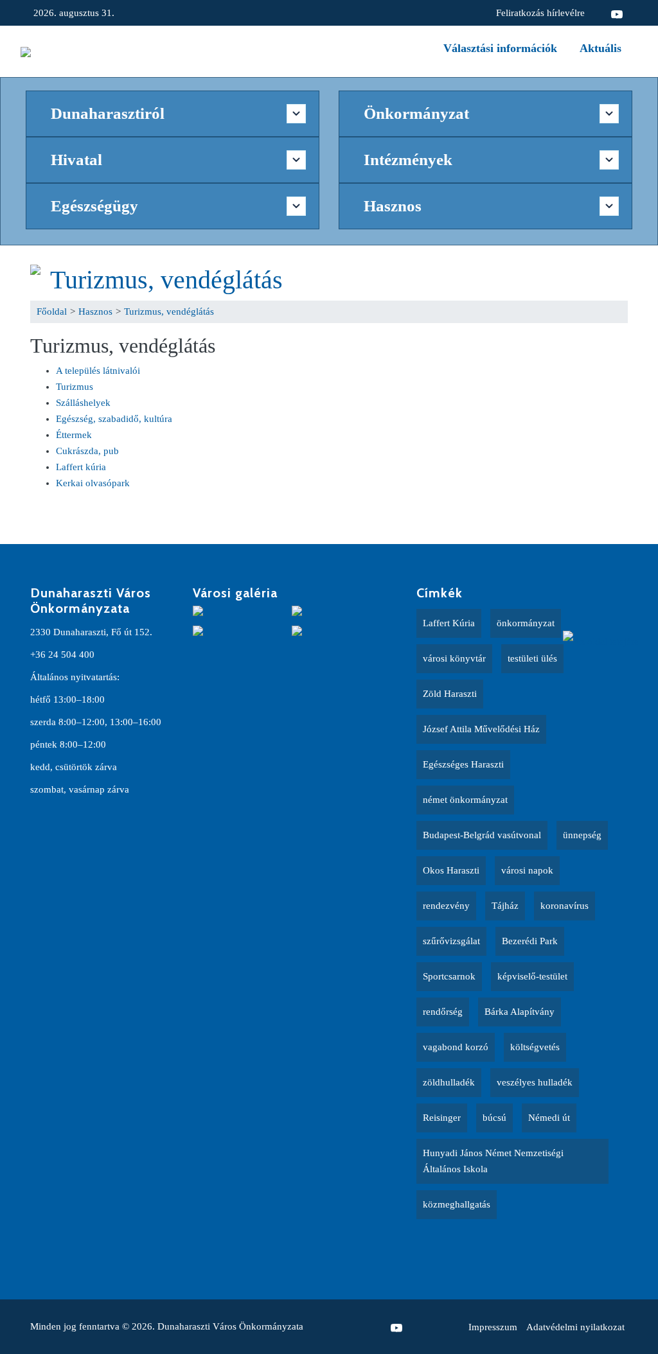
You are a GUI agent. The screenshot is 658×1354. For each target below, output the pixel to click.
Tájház (505, 906)
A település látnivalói (98, 370)
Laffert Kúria (449, 623)
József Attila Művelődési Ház (481, 729)
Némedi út (549, 1117)
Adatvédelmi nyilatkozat (575, 1327)
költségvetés (535, 1047)
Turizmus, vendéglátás (166, 279)
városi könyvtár (454, 658)
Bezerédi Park (530, 941)
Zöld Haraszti (450, 694)
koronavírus (564, 906)
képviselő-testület (532, 976)
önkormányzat (526, 623)
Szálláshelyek (83, 403)
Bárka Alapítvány (520, 1012)
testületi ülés (532, 658)
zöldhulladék (449, 1082)
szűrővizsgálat (451, 941)
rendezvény (446, 906)
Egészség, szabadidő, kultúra (114, 419)
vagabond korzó (455, 1047)
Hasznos (95, 311)
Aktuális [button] (600, 48)
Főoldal (52, 311)
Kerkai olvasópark (93, 483)
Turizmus (74, 387)
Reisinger (442, 1117)
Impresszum (492, 1327)
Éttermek (74, 435)
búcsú (494, 1117)
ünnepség (582, 835)
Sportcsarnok (449, 976)
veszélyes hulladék (535, 1082)
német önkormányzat (465, 800)
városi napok (527, 870)
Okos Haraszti (451, 870)
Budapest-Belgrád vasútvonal (482, 835)
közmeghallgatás (456, 1204)
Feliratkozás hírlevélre (540, 13)
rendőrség (443, 1012)
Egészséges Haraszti (463, 764)
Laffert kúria (81, 467)
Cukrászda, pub (87, 451)
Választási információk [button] (500, 48)
